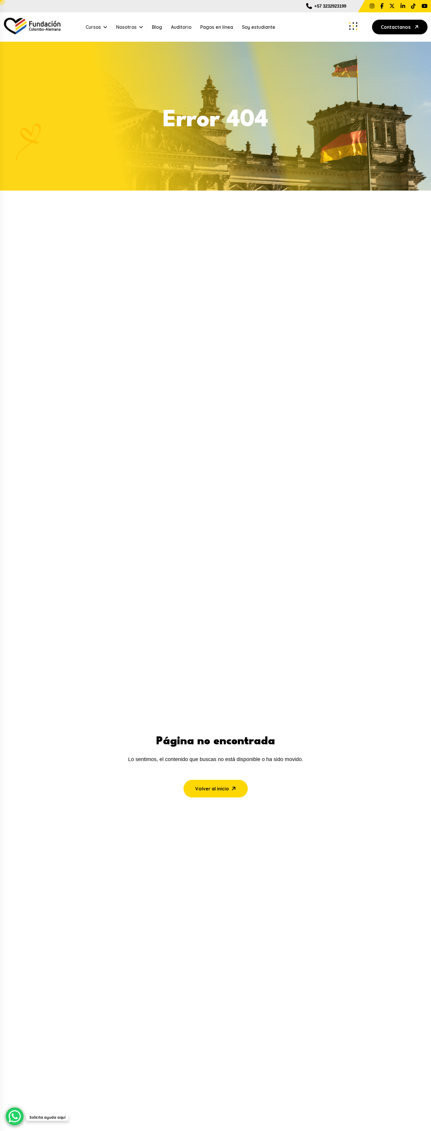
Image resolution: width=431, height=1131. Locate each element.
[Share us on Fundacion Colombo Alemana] (403, 6)
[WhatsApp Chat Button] (14, 1116)
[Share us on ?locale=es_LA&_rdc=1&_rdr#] (382, 6)
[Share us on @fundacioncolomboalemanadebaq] (424, 6)
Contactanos (395, 27)
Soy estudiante (258, 27)
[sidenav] (353, 26)
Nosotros (126, 27)
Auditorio (181, 27)
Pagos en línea (216, 27)
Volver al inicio (212, 789)
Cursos (93, 27)
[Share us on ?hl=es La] (372, 6)
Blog (157, 27)
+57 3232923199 (330, 6)
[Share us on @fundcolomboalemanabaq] (413, 6)
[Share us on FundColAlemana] (392, 6)
